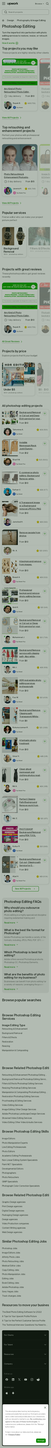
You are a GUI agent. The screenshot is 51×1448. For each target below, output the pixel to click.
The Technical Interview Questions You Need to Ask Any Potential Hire (25, 1325)
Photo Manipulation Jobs (13, 1274)
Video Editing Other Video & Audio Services (22, 1122)
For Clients (8, 1335)
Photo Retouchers (10, 1177)
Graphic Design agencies (13, 1202)
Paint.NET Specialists (12, 1164)
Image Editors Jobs (11, 1252)
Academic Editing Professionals (17, 1155)
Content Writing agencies (14, 1228)
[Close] (45, 1408)
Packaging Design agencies (15, 1215)
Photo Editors (8, 1151)
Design (10, 20)
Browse (38, 4)
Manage (41, 1441)
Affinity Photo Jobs (11, 1257)
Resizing (6, 1046)
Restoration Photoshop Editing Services (20, 1096)
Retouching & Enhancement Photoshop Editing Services (25, 1075)
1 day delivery (14, 96)
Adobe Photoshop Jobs (13, 1287)
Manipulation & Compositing (15, 1050)
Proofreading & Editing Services (16, 1101)
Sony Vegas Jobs (10, 1291)
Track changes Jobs (11, 1296)
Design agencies (10, 1219)
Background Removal (12, 1033)
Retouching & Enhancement (15, 1029)
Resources (9, 1354)
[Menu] (3, 3)
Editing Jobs (8, 1278)
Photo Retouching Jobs (13, 1261)
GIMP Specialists (10, 1181)
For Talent (8, 1345)
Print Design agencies (12, 1206)
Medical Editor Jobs (11, 1265)
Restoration (7, 1041)
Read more (10, 922)
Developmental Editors (12, 1168)
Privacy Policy (14, 1434)
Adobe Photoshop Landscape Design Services (23, 1114)
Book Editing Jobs (10, 1283)
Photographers (9, 1173)
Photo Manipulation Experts (15, 1143)
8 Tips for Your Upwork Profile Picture (19, 1316)
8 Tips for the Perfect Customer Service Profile (23, 1320)
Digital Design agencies (13, 1210)
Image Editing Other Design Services (19, 1109)
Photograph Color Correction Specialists (21, 1186)
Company (8, 1364)
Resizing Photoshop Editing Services (19, 1088)
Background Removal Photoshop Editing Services (25, 1079)
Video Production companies (15, 1223)
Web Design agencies (12, 1232)
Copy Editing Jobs (10, 1270)
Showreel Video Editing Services (17, 1118)
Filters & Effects (9, 1037)
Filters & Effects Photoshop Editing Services (22, 1083)
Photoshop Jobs (9, 1248)
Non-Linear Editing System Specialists (20, 1160)
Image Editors (8, 1138)
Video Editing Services (12, 1105)
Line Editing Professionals (14, 1147)
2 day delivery (15, 181)
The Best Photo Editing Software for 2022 (22, 1312)
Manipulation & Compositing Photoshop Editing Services (25, 1092)
